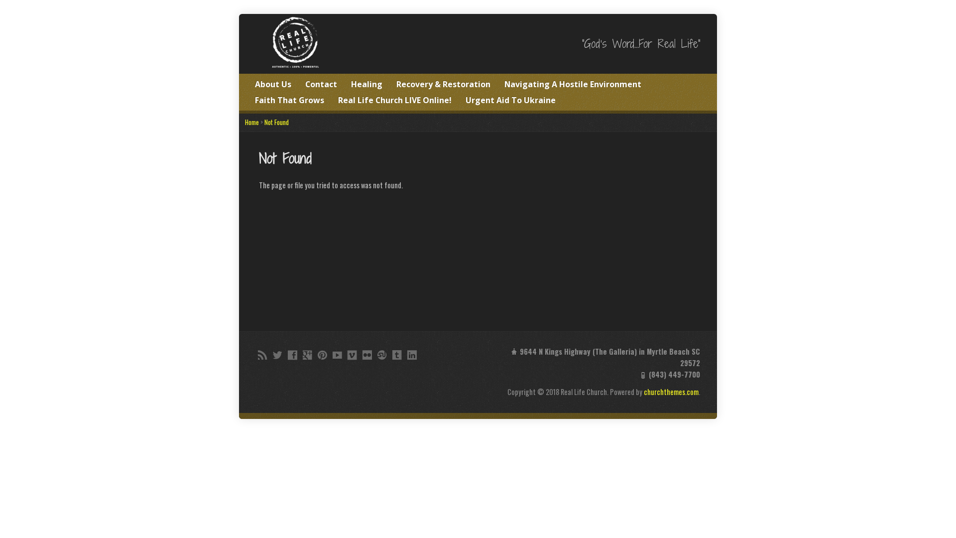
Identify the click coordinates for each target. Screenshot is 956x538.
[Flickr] (367, 355)
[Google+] (307, 355)
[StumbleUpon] (382, 355)
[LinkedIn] (412, 355)
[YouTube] (337, 355)
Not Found (276, 122)
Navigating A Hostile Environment (572, 84)
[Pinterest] (322, 355)
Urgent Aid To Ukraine (511, 100)
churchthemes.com (671, 392)
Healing (366, 84)
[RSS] (262, 355)
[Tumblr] (397, 355)
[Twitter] (277, 355)
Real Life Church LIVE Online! (395, 100)
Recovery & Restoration (443, 84)
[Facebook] (292, 355)
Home (252, 122)
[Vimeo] (352, 355)
